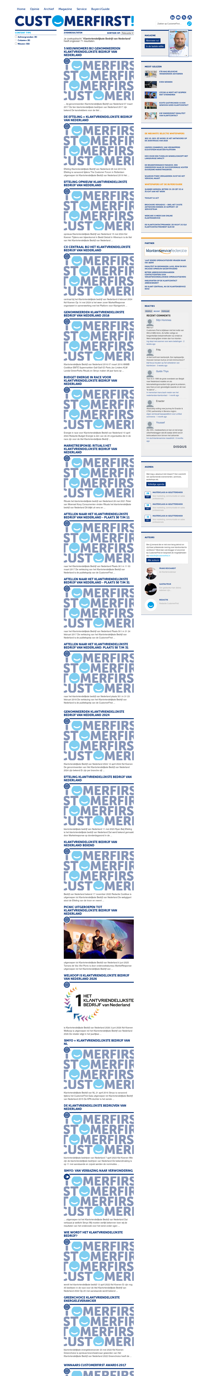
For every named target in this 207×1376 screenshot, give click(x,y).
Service (82, 9)
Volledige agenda (156, 484)
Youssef (160, 422)
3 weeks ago (162, 365)
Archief (49, 9)
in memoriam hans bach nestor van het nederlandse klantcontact (163, 393)
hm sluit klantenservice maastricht (160, 438)
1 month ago (174, 395)
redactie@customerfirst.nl (159, 555)
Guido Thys (162, 371)
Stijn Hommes (163, 320)
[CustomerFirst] (74, 21)
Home (21, 9)
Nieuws (21, 44)
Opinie (34, 9)
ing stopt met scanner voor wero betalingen (164, 341)
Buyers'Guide (100, 9)
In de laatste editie (155, 46)
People (148, 311)
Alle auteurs (153, 560)
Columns (22, 40)
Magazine (65, 9)
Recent (157, 311)
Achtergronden (25, 37)
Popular (165, 311)
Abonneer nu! (152, 40)
